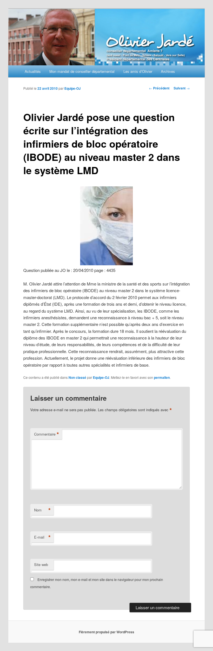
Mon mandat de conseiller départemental (82, 71)
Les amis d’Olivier (137, 71)
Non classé (77, 377)
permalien (162, 377)
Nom (42, 510)
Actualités (33, 71)
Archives (168, 71)
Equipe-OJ (72, 88)
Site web (41, 564)
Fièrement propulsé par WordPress (106, 631)
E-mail (42, 537)
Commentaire (46, 434)
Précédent (159, 88)
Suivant (182, 88)
